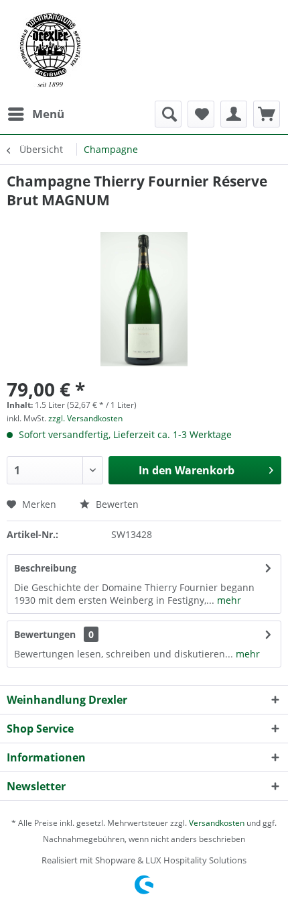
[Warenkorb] (266, 114)
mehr (227, 600)
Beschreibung (45, 568)
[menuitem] (35, 114)
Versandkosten (216, 823)
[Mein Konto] (233, 114)
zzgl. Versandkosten (85, 418)
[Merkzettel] (201, 114)
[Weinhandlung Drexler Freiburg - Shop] (144, 50)
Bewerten (116, 504)
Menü (48, 113)
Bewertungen (45, 634)
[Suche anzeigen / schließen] (168, 114)
